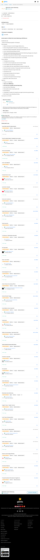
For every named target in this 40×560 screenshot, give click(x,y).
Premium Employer (6, 128)
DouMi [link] (6, 142)
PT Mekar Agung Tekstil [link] (9, 251)
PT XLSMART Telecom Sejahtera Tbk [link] (11, 433)
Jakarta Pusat (7, 131)
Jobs (2, 4)
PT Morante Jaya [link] (8, 263)
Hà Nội (10, 4)
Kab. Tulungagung (8, 288)
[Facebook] (18, 511)
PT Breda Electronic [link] (8, 396)
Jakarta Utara (7, 228)
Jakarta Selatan (7, 470)
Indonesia (11, 131)
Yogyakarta (7, 482)
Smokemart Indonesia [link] (9, 190)
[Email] (22, 511)
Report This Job (4, 120)
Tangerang (7, 240)
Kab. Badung (7, 191)
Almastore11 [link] (7, 360)
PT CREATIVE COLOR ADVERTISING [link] (11, 299)
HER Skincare (9, 9)
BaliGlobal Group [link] (8, 324)
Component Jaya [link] (8, 421)
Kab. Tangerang (7, 143)
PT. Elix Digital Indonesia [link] (9, 202)
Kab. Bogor (7, 216)
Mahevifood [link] (7, 457)
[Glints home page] (4, 2)
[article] (20, 130)
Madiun (6, 349)
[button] (35, 1)
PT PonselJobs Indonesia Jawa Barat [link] (11, 275)
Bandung (6, 252)
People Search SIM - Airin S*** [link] (10, 348)
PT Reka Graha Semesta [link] (9, 445)
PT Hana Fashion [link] (8, 178)
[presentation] (4, 2)
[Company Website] (7, 104)
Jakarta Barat (7, 179)
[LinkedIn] (20, 511)
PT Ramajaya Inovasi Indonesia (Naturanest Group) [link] (13, 287)
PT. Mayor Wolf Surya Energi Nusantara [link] (11, 384)
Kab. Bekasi (7, 361)
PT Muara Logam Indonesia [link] (9, 336)
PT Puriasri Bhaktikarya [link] (9, 130)
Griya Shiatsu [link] (7, 481)
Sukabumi (6, 264)
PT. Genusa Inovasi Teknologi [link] (10, 154)
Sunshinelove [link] (7, 239)
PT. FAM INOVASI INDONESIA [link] (10, 227)
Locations (6, 4)
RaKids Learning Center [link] (9, 469)
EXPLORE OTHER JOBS (32, 492)
